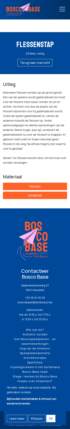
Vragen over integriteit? (35, 381)
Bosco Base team (35, 372)
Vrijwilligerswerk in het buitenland (35, 367)
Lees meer (17, 418)
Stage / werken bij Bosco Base (35, 376)
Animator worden (35, 334)
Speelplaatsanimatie (35, 353)
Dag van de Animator (35, 348)
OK (51, 418)
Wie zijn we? (35, 330)
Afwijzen (37, 418)
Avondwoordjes (35, 358)
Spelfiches (35, 362)
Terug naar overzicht (35, 63)
